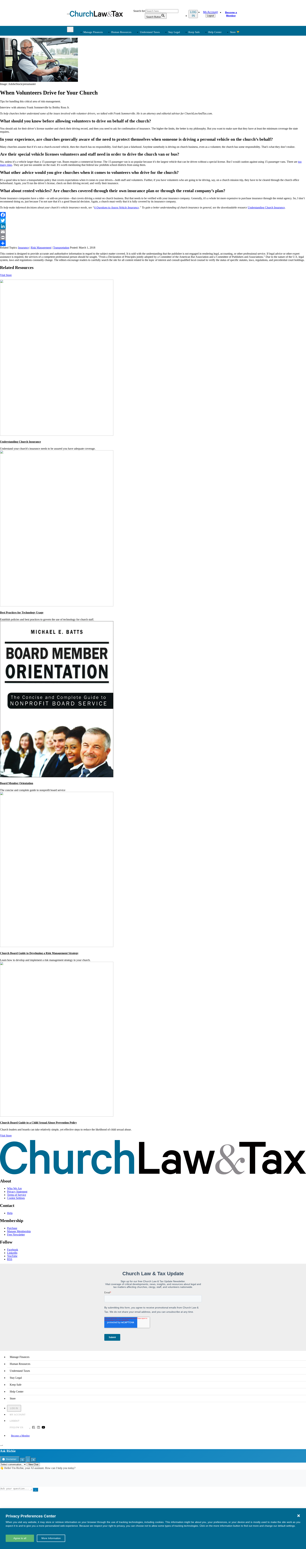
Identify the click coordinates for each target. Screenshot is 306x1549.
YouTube (12, 1256)
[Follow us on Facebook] (33, 1428)
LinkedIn (12, 1252)
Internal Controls (92, 70)
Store (233, 32)
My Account (210, 12)
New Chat (33, 1464)
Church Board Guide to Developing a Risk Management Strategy (39, 953)
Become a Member (231, 14)
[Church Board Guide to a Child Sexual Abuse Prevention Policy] (56, 1115)
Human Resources (121, 32)
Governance (199, 70)
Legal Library (200, 79)
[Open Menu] (68, 14)
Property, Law (200, 83)
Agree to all (19, 1538)
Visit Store (6, 275)
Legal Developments (204, 74)
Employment (126, 57)
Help (10, 1213)
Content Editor (164, 105)
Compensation (127, 53)
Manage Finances (93, 32)
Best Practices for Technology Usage (21, 612)
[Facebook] (153, 215)
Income (160, 66)
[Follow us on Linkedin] (38, 1428)
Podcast (123, 101)
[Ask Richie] (1, 1445)
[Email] (153, 232)
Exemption (162, 57)
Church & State (201, 62)
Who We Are (158, 91)
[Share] (153, 243)
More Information (51, 1538)
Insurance (88, 110)
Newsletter (125, 97)
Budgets (87, 53)
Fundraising (89, 66)
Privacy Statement (17, 1191)
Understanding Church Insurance (266, 207)
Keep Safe (194, 32)
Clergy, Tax (162, 53)
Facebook (12, 1249)
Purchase (12, 1228)
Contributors (163, 122)
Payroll (123, 62)
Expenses (161, 62)
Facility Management (94, 105)
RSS (9, 1259)
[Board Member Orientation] (56, 776)
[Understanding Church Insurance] (56, 434)
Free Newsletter (16, 1234)
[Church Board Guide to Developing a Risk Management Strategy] (56, 946)
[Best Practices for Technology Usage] (56, 605)
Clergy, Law (199, 66)
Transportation (91, 114)
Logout (210, 15)
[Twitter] (153, 220)
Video (122, 114)
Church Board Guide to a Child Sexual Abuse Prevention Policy (38, 1122)
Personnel (124, 66)
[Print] (153, 237)
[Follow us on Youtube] (43, 1428)
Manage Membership (19, 1231)
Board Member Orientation (16, 783)
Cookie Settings (16, 1197)
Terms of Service (16, 1194)
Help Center (215, 32)
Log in (193, 13)
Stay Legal (174, 32)
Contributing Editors (167, 118)
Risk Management (41, 247)
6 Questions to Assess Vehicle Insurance (116, 207)
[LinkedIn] (153, 226)
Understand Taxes (150, 32)
